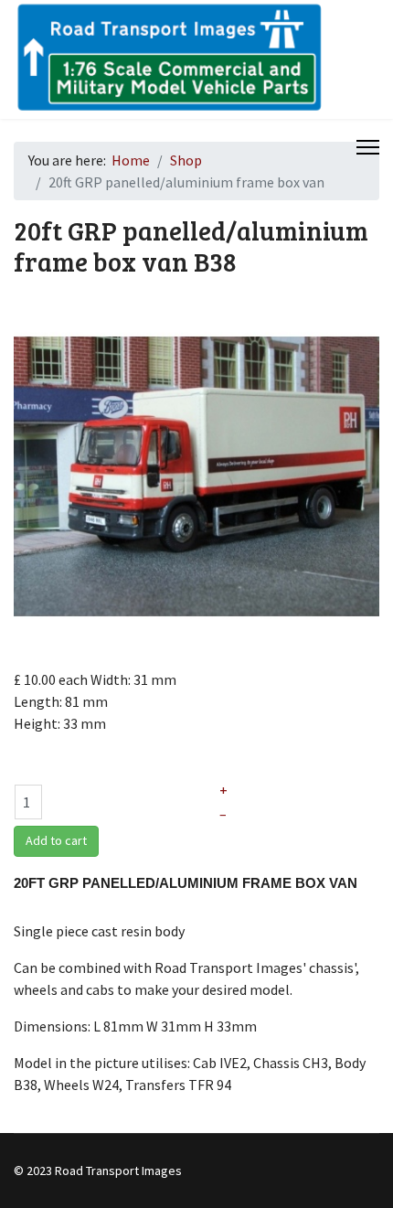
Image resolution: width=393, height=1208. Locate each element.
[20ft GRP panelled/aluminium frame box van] (196, 474)
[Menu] (367, 147)
